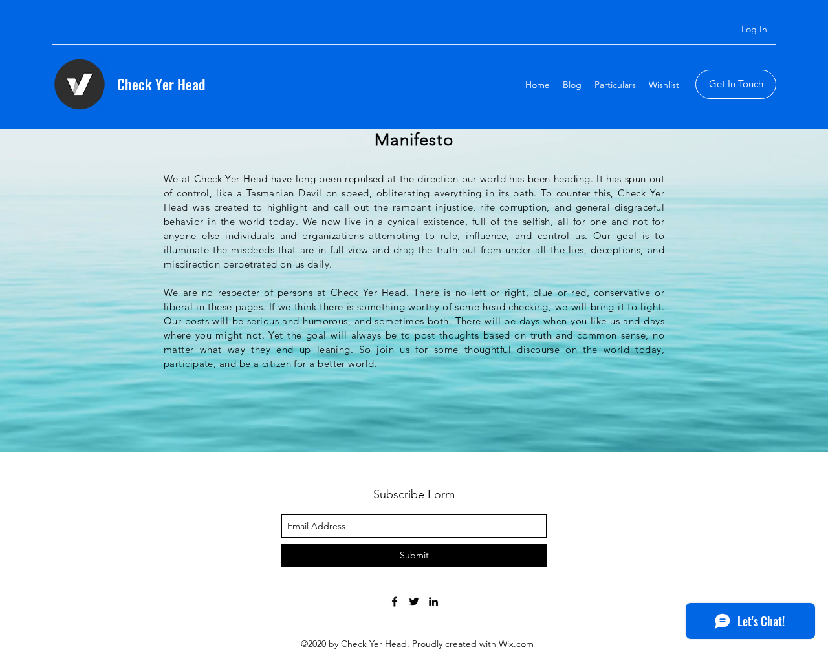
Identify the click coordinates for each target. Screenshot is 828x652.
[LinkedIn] (433, 601)
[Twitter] (414, 601)
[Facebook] (394, 601)
